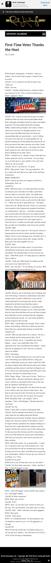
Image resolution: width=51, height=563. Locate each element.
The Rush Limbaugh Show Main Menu (19, 12)
